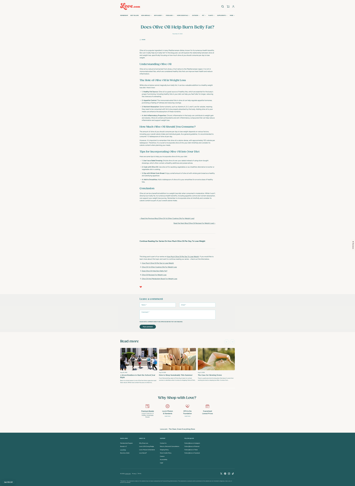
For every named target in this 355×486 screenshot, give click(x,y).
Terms (139, 473)
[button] (146, 15)
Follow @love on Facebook (192, 453)
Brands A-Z (123, 446)
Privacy (134, 473)
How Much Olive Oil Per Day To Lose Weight (183, 257)
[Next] (232, 341)
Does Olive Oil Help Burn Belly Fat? (154, 271)
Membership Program (126, 443)
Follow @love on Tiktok (191, 450)
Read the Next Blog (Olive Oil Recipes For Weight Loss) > (194, 223)
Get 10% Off (8, 482)
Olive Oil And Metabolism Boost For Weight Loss (159, 279)
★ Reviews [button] (353, 245)
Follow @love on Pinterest (191, 446)
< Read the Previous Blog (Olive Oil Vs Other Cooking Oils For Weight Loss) (167, 218)
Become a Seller (125, 453)
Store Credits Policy (165, 453)
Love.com (128, 473)
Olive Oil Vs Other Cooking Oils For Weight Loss (159, 267)
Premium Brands (147, 411)
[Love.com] (130, 6)
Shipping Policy (164, 450)
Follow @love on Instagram (192, 443)
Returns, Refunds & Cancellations (169, 446)
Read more (129, 341)
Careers (162, 456)
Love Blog (123, 450)
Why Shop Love (143, 443)
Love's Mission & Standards (147, 450)
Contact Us (163, 443)
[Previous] (226, 341)
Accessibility (163, 459)
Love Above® (143, 453)
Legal (161, 463)
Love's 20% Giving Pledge (146, 446)
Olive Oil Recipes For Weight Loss (154, 275)
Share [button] (143, 39)
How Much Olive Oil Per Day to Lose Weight (158, 263)
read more (167, 416)
